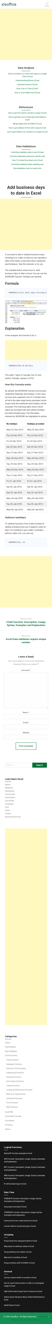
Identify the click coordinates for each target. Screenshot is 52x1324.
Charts (7, 1043)
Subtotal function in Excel (27, 85)
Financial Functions (13, 1077)
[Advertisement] (26, 34)
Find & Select (10, 798)
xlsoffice (14, 1316)
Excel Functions (11, 1055)
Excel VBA (9, 1112)
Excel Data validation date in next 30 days (27, 152)
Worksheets (10, 791)
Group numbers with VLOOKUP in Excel (19, 1263)
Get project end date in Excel (15, 1207)
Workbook (9, 788)
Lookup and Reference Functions (19, 1090)
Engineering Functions (15, 1073)
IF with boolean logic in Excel (15, 1184)
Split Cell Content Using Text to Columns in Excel (23, 1291)
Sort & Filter (9, 801)
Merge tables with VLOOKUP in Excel (27, 124)
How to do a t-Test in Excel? (27, 89)
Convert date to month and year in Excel (20, 1226)
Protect (8, 814)
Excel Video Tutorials (13, 1116)
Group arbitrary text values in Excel (17, 1252)
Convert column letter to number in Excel (20, 1278)
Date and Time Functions (16, 1068)
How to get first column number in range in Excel (27, 113)
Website (26, 733)
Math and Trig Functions (15, 1094)
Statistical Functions (14, 1098)
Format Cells (10, 794)
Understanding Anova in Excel (27, 80)
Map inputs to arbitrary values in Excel (19, 1246)
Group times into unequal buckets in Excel (20, 1241)
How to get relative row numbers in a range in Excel (27, 132)
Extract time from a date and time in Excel (20, 1221)
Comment (26, 670)
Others (7, 1129)
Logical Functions (13, 1086)
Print (7, 807)
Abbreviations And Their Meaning (26, 1320)
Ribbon (8, 785)
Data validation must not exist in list (27, 168)
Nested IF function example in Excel (18, 1153)
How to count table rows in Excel (27, 93)
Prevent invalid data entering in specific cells (27, 156)
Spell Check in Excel (12, 1305)
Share (7, 810)
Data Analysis (10, 1047)
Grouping (8, 1125)
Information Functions (15, 1081)
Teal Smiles (42, 1316)
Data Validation (11, 1051)
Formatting (9, 1121)
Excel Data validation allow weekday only (27, 164)
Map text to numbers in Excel (15, 1257)
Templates (9, 804)
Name (26, 712)
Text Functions (12, 1103)
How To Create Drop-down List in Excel (27, 160)
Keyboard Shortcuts (13, 817)
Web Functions (12, 1107)
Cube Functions (12, 1060)
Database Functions (14, 1064)
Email (26, 723)
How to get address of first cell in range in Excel (27, 128)
